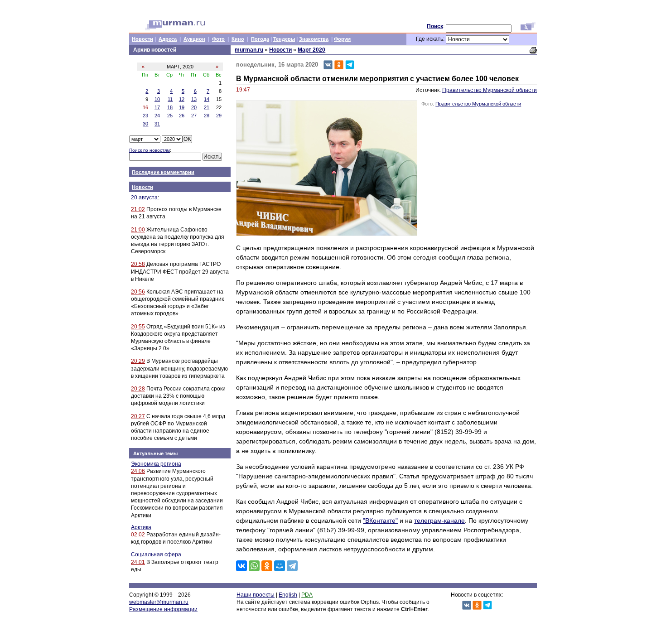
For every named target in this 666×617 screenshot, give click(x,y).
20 (194, 107)
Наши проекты (255, 595)
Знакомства (313, 39)
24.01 (138, 562)
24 (157, 115)
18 (170, 107)
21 (206, 107)
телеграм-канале (439, 520)
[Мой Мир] (279, 565)
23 (145, 115)
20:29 (138, 361)
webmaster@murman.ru (158, 602)
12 (181, 99)
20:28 (138, 389)
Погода (260, 39)
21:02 (138, 209)
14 (206, 99)
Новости (142, 39)
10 (157, 99)
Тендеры (284, 39)
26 (181, 115)
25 (170, 115)
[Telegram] (292, 565)
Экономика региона (156, 464)
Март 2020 (311, 50)
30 (145, 123)
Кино (238, 39)
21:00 (138, 230)
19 (181, 107)
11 (170, 99)
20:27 (138, 416)
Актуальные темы (155, 453)
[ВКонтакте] (241, 565)
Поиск (435, 26)
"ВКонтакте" (380, 520)
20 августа (144, 197)
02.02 (138, 534)
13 (194, 99)
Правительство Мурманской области (489, 90)
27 (194, 115)
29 (219, 115)
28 (206, 115)
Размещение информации (163, 609)
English (288, 595)
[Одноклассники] (266, 565)
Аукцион (194, 39)
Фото (218, 39)
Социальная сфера (156, 554)
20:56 (138, 292)
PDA (307, 595)
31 (157, 123)
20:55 (138, 326)
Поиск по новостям (149, 150)
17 (157, 107)
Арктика (141, 527)
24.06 (138, 471)
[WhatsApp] (254, 565)
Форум (342, 39)
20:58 (138, 264)
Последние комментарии (163, 172)
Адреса (168, 39)
